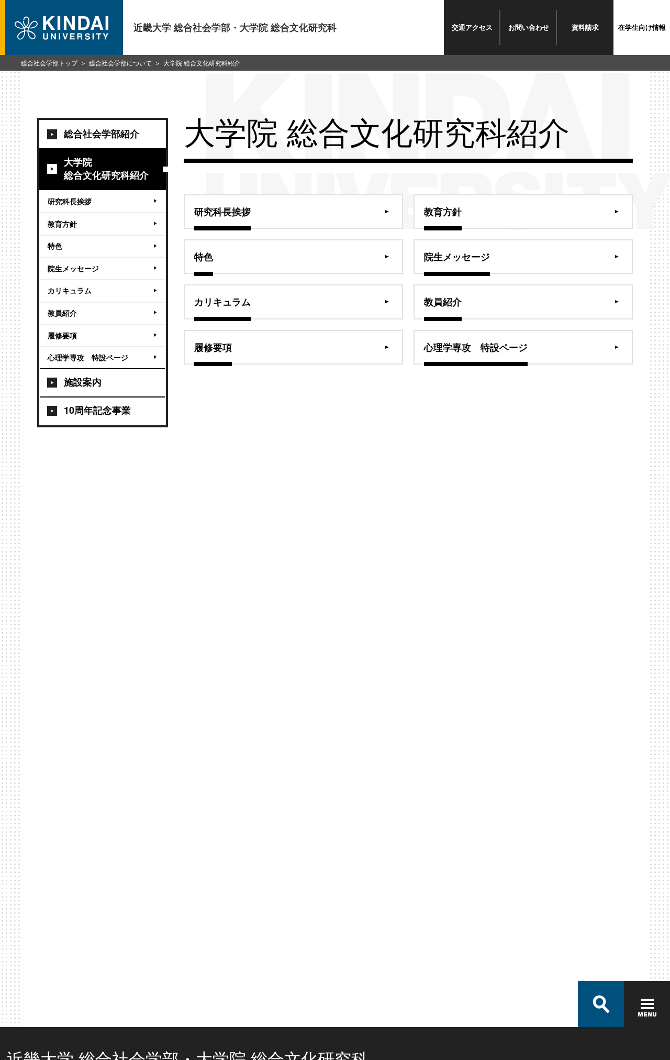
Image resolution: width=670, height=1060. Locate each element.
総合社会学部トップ (49, 62)
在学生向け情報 (642, 27)
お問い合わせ (528, 27)
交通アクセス (472, 27)
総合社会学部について (120, 62)
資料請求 (585, 27)
